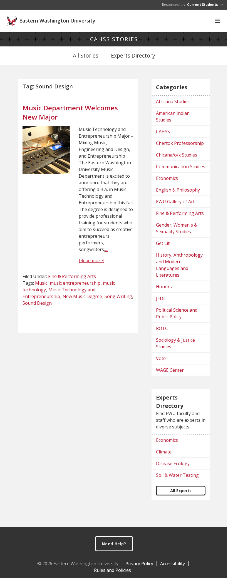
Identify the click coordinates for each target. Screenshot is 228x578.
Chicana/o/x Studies (176, 155)
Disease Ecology (173, 463)
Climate (164, 452)
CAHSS (163, 131)
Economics (167, 178)
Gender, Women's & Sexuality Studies (176, 228)
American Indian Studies (173, 116)
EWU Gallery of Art (175, 202)
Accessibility (172, 563)
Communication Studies (180, 166)
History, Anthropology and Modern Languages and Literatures (179, 265)
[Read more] (91, 260)
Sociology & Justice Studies (175, 343)
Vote (161, 358)
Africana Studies (173, 101)
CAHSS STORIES (114, 39)
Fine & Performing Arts (72, 276)
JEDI (160, 298)
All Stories (85, 55)
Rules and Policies (112, 570)
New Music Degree (82, 296)
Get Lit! (163, 243)
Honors (164, 287)
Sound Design (37, 303)
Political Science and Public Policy (176, 313)
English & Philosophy (178, 190)
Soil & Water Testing (177, 475)
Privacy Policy (139, 563)
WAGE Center (170, 370)
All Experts (181, 490)
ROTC (162, 328)
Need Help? (114, 543)
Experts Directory (133, 55)
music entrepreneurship (75, 283)
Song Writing (118, 296)
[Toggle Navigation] (217, 21)
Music (41, 283)
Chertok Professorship (180, 143)
